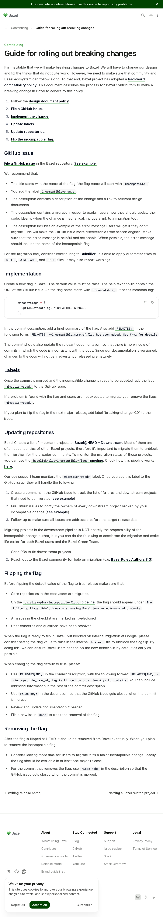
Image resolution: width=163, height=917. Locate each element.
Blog (76, 841)
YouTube (79, 864)
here (8, 466)
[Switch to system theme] (138, 897)
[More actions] (157, 15)
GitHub (77, 848)
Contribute (48, 848)
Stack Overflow (115, 864)
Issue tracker (113, 848)
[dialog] (51, 895)
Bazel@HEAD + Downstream (98, 443)
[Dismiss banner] (157, 4)
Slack (108, 856)
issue (93, 4)
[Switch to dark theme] (153, 897)
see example (63, 498)
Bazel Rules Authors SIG (131, 559)
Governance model (54, 856)
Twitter (77, 856)
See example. (85, 163)
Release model (51, 864)
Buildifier (88, 254)
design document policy (49, 101)
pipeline (68, 460)
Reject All (18, 905)
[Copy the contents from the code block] (145, 302)
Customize (84, 905)
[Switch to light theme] (146, 897)
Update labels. (23, 124)
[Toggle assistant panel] (151, 15)
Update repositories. (28, 131)
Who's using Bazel (54, 841)
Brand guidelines (53, 871)
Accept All (39, 905)
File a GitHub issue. (27, 109)
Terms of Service (145, 848)
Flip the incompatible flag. (32, 139)
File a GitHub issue (19, 163)
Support (109, 841)
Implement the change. (30, 116)
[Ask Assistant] (152, 302)
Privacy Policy (142, 841)
